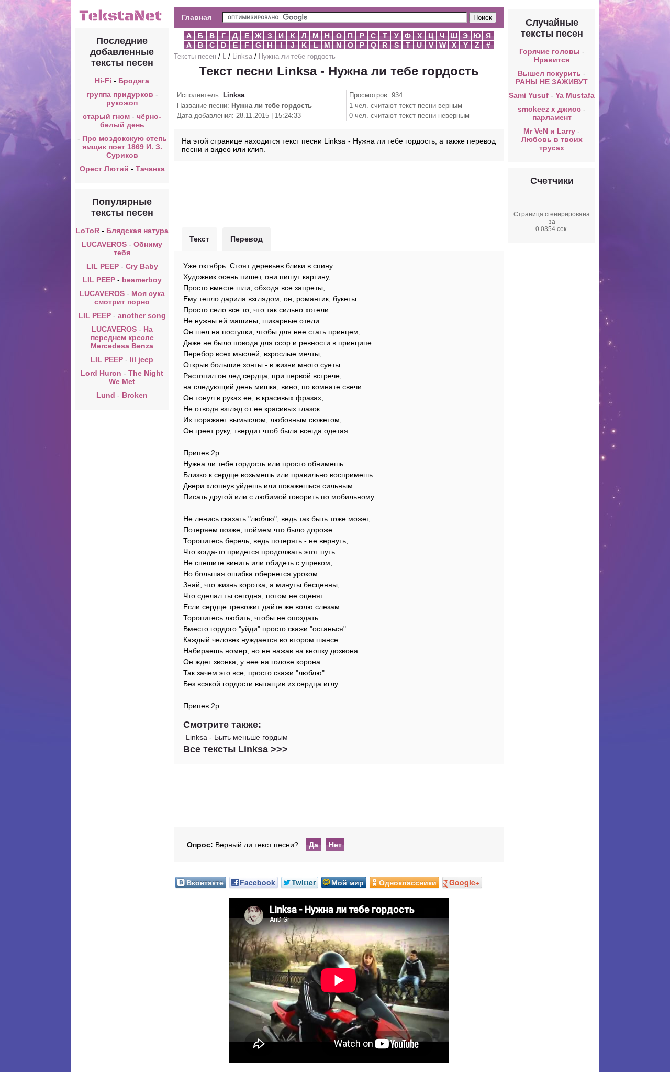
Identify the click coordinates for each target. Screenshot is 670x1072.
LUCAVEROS (104, 244)
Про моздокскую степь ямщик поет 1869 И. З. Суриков (124, 146)
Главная (196, 17)
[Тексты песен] (122, 20)
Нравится (552, 60)
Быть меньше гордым (251, 737)
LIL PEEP (102, 266)
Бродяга (133, 80)
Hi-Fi (103, 80)
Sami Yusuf (529, 95)
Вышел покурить (549, 73)
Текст (199, 239)
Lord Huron (101, 373)
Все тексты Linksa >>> (235, 749)
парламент (552, 117)
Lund (105, 395)
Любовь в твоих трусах (552, 143)
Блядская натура (137, 230)
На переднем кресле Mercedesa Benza (122, 337)
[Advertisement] (339, 192)
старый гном (106, 116)
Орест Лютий (104, 169)
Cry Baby (142, 266)
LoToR (87, 230)
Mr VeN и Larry (549, 131)
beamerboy (142, 280)
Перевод (246, 239)
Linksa (242, 56)
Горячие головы (549, 51)
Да (313, 844)
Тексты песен (195, 56)
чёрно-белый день (131, 120)
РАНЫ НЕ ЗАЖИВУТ (552, 82)
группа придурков (119, 94)
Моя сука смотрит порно (129, 297)
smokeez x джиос (549, 109)
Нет (335, 844)
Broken (135, 395)
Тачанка (150, 169)
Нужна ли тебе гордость (297, 56)
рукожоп (122, 103)
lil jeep (141, 359)
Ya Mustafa (575, 95)
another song (142, 315)
